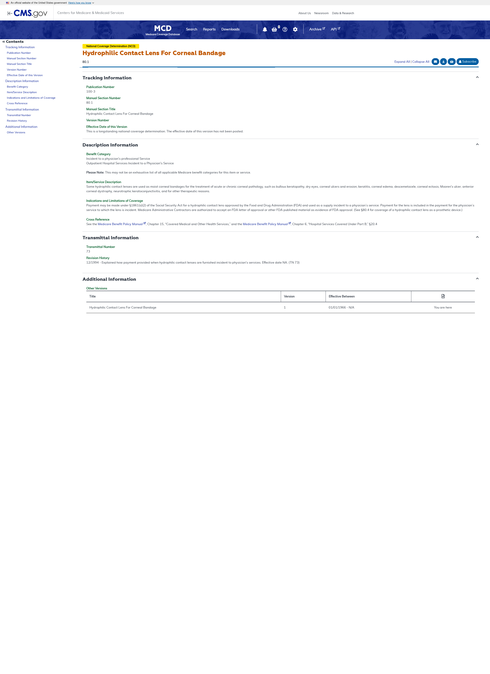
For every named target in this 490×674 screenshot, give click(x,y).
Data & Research (343, 13)
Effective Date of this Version (25, 75)
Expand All (402, 61)
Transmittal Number (19, 115)
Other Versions (16, 132)
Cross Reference (17, 103)
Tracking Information (20, 47)
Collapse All (420, 61)
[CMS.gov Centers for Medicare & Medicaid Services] (29, 14)
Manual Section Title (19, 64)
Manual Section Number (21, 58)
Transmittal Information (22, 109)
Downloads (230, 29)
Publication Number (19, 53)
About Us (304, 13)
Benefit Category (17, 87)
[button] (265, 30)
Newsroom (321, 13)
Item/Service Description (22, 92)
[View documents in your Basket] (275, 30)
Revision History (17, 121)
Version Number (17, 69)
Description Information (22, 81)
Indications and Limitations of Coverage (31, 98)
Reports (209, 29)
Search (191, 29)
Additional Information (21, 126)
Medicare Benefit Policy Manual (121, 224)
